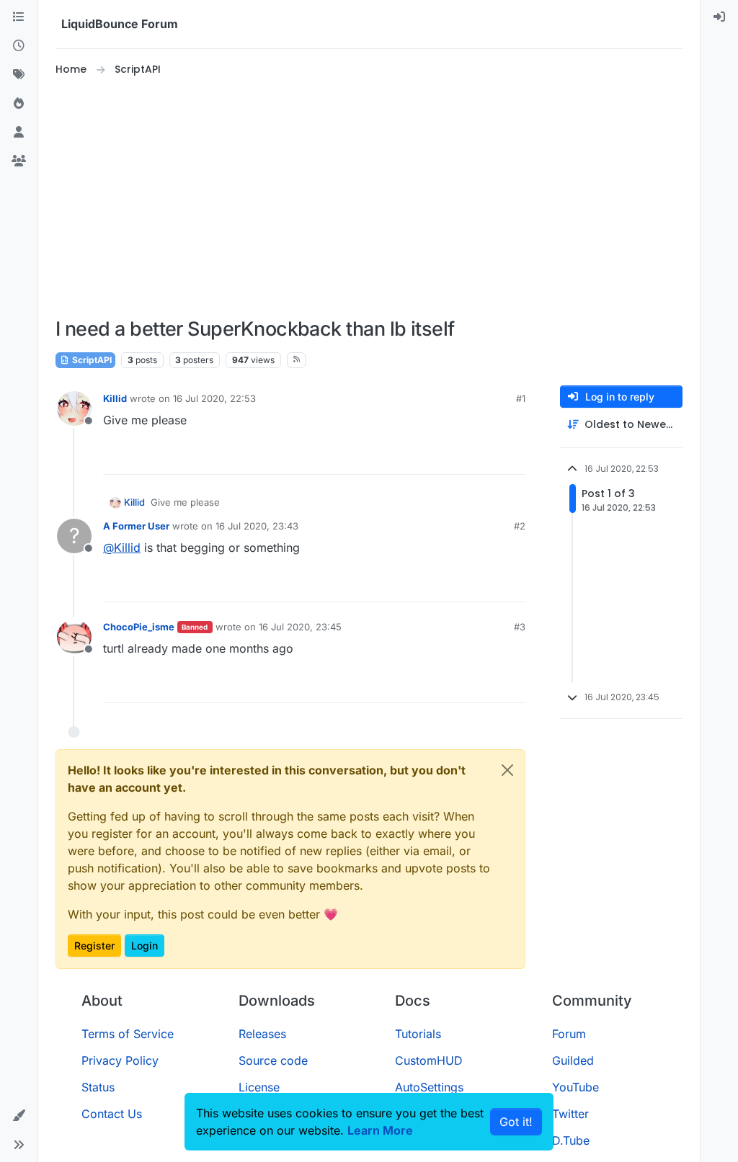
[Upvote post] (488, 457)
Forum (569, 1034)
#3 (519, 627)
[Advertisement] (384, 197)
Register (94, 945)
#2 (519, 526)
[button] (19, 1115)
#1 (520, 398)
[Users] (19, 132)
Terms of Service (127, 1034)
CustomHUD (429, 1060)
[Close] (507, 770)
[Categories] (19, 17)
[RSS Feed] (296, 360)
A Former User (136, 526)
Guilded (573, 1060)
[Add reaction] (460, 457)
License (259, 1087)
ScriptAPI (91, 359)
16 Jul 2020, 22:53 (214, 398)
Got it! (516, 1121)
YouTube (575, 1087)
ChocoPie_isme (138, 627)
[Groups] (19, 161)
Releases (262, 1034)
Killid (115, 398)
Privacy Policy (120, 1060)
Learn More (380, 1130)
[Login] (719, 17)
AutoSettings (429, 1087)
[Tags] (19, 74)
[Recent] (19, 46)
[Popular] (19, 103)
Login (144, 945)
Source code (273, 1060)
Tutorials (418, 1034)
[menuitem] (719, 17)
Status (98, 1087)
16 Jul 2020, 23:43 (256, 526)
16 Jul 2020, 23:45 (300, 627)
